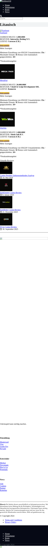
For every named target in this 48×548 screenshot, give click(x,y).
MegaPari (4, 80)
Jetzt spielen (4, 45)
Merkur (3, 463)
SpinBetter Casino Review (10, 210)
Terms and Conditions (13, 520)
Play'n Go (4, 467)
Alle (1, 484)
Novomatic (4, 465)
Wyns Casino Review (8, 227)
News (7, 12)
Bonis (7, 10)
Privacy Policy (10, 522)
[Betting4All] (5, 1)
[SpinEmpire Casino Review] (6, 190)
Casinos (3, 486)
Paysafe (3, 449)
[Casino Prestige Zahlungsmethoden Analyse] (6, 173)
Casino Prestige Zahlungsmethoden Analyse (17, 175)
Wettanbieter (10, 7)
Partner (3, 488)
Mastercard (4, 442)
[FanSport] (4, 31)
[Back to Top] (1, 547)
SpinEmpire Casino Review (11, 193)
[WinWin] (7, 126)
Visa (1, 444)
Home (7, 5)
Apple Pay (4, 446)
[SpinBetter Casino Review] (6, 208)
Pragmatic (4, 469)
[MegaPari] (7, 78)
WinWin (3, 128)
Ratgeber (3, 490)
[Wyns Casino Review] (6, 225)
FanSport (3, 33)
